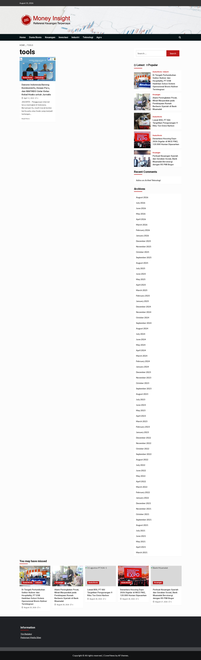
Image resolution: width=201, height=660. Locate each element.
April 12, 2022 (29, 98)
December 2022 (143, 437)
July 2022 (140, 465)
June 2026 (141, 208)
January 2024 (142, 366)
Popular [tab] (153, 65)
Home (23, 37)
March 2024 (141, 356)
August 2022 (142, 459)
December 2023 (143, 372)
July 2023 (140, 399)
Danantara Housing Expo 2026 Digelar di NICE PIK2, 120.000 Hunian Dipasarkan (166, 141)
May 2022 (140, 476)
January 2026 (142, 235)
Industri (75, 37)
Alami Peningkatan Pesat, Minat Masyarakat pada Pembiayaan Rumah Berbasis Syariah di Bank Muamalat (165, 103)
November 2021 (143, 508)
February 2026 (143, 230)
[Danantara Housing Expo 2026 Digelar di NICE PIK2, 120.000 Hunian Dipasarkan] (142, 139)
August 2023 (142, 394)
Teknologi (88, 37)
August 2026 (142, 197)
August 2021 (142, 525)
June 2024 (141, 339)
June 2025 (141, 274)
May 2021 (140, 541)
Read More (26, 119)
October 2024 (142, 317)
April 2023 (141, 416)
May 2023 (140, 410)
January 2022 (142, 498)
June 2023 (141, 405)
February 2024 (143, 361)
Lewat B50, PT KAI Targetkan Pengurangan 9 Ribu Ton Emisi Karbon (165, 123)
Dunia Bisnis (35, 37)
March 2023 (141, 421)
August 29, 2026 (30, 608)
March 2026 (141, 224)
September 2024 (144, 323)
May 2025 (140, 279)
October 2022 (142, 448)
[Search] (180, 37)
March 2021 (141, 552)
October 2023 (142, 383)
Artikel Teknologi (153, 180)
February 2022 (143, 492)
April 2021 (141, 547)
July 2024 (140, 334)
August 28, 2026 (63, 605)
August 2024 (142, 328)
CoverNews (109, 655)
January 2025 (142, 301)
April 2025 (141, 285)
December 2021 (143, 503)
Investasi (63, 37)
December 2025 (143, 241)
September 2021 (144, 519)
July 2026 (140, 203)
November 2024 (143, 312)
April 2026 (141, 219)
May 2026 (140, 213)
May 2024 (140, 345)
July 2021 (140, 530)
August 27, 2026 (161, 602)
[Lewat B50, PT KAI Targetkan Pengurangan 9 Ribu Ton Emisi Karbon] (142, 120)
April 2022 (141, 481)
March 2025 (141, 290)
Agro (99, 37)
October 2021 (142, 514)
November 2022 (143, 443)
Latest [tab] (140, 65)
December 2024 (143, 306)
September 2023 (144, 388)
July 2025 (140, 268)
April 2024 (141, 350)
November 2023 (143, 377)
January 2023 (142, 432)
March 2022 (141, 487)
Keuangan (50, 37)
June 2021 (141, 536)
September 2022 (144, 454)
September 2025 (144, 257)
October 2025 (142, 252)
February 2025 (143, 295)
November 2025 (143, 246)
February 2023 (143, 427)
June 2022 (141, 470)
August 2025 (142, 263)
